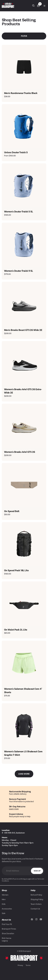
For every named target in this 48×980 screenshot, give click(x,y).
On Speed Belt (11, 511)
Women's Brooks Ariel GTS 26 (19, 452)
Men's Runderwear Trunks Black (20, 93)
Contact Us (35, 909)
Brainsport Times (9, 929)
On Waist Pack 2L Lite (15, 629)
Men (3, 899)
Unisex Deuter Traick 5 (16, 152)
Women (5, 895)
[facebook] (32, 920)
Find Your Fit (7, 924)
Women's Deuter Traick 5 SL (18, 211)
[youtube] (41, 920)
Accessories (7, 909)
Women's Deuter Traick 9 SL (18, 270)
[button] (44, 6)
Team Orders (36, 904)
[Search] (33, 5)
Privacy (20, 965)
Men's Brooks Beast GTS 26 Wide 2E (23, 330)
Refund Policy (36, 895)
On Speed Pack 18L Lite (16, 570)
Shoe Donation (8, 933)
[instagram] (36, 920)
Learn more (14, 809)
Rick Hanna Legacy (6, 939)
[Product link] (24, 67)
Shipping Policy (37, 899)
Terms (28, 965)
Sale (3, 913)
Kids (3, 904)
